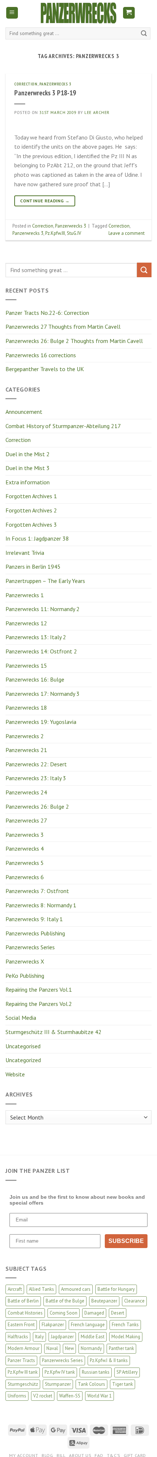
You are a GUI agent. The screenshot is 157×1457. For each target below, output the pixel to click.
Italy (39, 1337)
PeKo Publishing (24, 975)
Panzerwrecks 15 (26, 665)
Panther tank (121, 1348)
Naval (52, 1348)
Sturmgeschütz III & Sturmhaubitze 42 (53, 1031)
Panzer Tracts (21, 1360)
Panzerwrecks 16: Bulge (34, 679)
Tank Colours (91, 1384)
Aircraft (15, 1289)
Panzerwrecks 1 (24, 595)
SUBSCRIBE (126, 1241)
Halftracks (18, 1337)
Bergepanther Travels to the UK (44, 369)
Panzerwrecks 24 (26, 792)
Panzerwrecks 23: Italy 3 (35, 778)
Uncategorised (23, 1046)
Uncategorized (23, 1060)
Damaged (94, 1313)
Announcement (23, 411)
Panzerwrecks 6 (24, 877)
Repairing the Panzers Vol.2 (38, 1003)
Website (15, 1074)
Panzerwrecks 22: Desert (36, 764)
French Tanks (125, 1324)
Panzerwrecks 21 (26, 750)
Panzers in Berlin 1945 (33, 566)
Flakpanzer (53, 1324)
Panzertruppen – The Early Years (45, 580)
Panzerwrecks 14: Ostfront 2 (41, 651)
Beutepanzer (104, 1301)
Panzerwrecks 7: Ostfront (37, 891)
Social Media (20, 1017)
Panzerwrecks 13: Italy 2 (35, 637)
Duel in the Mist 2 (27, 454)
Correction (18, 439)
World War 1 (99, 1396)
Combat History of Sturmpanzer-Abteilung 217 (63, 426)
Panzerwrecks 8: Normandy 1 (40, 905)
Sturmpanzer (58, 1384)
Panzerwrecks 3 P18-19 (45, 92)
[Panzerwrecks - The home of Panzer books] (78, 13)
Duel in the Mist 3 (27, 468)
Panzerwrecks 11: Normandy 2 (42, 609)
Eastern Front (21, 1324)
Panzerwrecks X (24, 961)
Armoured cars (76, 1289)
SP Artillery (127, 1372)
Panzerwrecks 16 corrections (40, 355)
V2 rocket (42, 1396)
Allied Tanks (41, 1289)
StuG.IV (74, 233)
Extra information (27, 482)
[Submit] (144, 33)
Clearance (134, 1301)
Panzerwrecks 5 (24, 862)
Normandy (91, 1348)
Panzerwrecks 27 (26, 820)
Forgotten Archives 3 (31, 524)
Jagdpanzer (62, 1337)
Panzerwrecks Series (30, 947)
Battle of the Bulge (65, 1301)
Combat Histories (25, 1313)
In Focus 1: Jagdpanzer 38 (37, 538)
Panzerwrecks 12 (26, 623)
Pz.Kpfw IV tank (60, 1372)
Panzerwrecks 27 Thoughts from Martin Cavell (62, 326)
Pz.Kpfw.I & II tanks (109, 1360)
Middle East (92, 1337)
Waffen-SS (69, 1396)
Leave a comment (126, 233)
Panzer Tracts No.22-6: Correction (47, 312)
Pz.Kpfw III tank (23, 1372)
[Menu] (12, 13)
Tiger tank (122, 1384)
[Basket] (129, 13)
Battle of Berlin (23, 1301)
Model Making (125, 1337)
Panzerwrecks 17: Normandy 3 (42, 693)
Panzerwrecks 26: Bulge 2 (37, 806)
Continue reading (44, 200)
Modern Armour (23, 1348)
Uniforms (17, 1396)
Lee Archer (97, 112)
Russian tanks (96, 1372)
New (69, 1348)
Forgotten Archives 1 (31, 496)
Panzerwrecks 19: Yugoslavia (40, 721)
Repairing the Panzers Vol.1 (38, 989)
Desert (117, 1313)
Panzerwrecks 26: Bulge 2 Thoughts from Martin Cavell (74, 340)
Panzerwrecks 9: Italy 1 (34, 919)
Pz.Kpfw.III (55, 233)
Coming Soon (63, 1313)
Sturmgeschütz (23, 1384)
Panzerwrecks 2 (24, 736)
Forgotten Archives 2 (31, 510)
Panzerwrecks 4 (24, 848)
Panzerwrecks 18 (26, 707)
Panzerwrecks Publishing (35, 933)
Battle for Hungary (116, 1289)
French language (88, 1324)
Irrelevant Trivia (24, 552)
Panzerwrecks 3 (24, 834)
